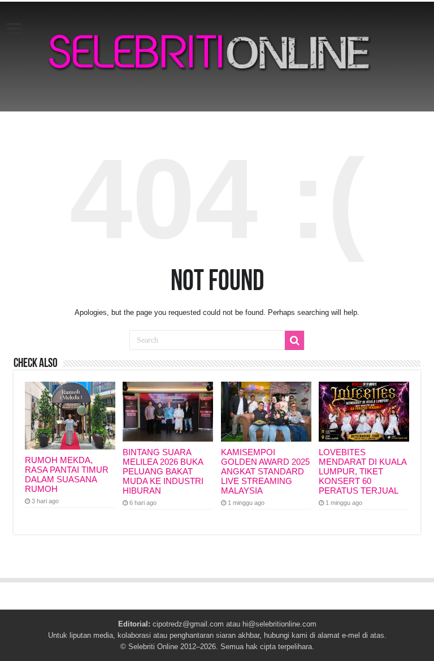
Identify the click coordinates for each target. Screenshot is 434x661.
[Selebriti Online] (217, 56)
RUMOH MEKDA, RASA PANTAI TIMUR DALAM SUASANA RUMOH (66, 474)
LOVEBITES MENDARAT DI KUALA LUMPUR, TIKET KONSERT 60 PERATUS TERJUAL (362, 471)
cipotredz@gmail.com (188, 624)
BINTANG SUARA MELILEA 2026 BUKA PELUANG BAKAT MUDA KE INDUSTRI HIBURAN (163, 471)
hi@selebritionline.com (279, 624)
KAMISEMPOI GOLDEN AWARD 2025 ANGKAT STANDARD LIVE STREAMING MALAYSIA (265, 471)
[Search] (294, 340)
